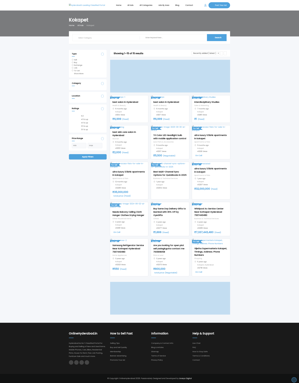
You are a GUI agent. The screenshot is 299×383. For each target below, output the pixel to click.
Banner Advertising (118, 356)
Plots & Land (158, 255)
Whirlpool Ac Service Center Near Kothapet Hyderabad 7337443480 (209, 212)
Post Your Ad (221, 5)
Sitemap (155, 351)
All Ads (130, 5)
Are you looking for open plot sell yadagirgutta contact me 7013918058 (168, 248)
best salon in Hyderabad (125, 102)
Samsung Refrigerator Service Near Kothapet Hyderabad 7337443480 (128, 248)
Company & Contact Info (162, 343)
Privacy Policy (157, 360)
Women (115, 139)
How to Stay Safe (200, 351)
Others (156, 219)
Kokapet (118, 112)
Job (75, 68)
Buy (75, 62)
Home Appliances (119, 255)
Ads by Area (163, 5)
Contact (189, 5)
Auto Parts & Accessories (163, 142)
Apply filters (87, 156)
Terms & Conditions (201, 356)
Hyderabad (209, 265)
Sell (75, 60)
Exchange (78, 65)
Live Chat (196, 343)
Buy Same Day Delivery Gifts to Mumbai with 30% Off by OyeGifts (169, 212)
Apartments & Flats (202, 142)
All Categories (146, 5)
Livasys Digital (185, 378)
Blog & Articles (157, 347)
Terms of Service (158, 356)
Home (118, 5)
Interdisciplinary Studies (206, 102)
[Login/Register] (205, 5)
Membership (115, 351)
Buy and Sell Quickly (118, 347)
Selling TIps (115, 343)
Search (218, 37)
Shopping (198, 258)
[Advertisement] (170, 76)
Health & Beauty (119, 105)
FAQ (194, 347)
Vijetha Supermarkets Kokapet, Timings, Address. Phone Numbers (210, 251)
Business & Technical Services (165, 178)
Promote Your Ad (117, 360)
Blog (177, 5)
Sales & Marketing (201, 105)
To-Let (77, 70)
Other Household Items (121, 219)
